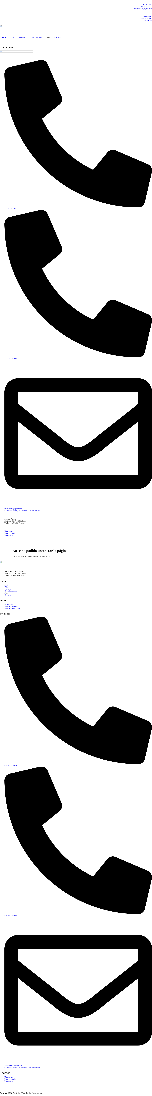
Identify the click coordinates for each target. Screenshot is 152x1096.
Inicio (4, 37)
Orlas (12, 37)
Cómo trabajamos (36, 37)
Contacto (58, 37)
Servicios (22, 37)
